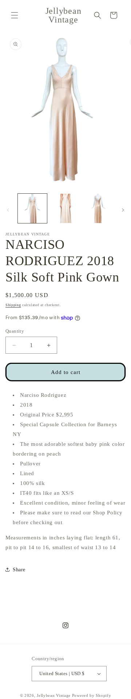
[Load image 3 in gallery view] (98, 208)
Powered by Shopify (91, 695)
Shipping (13, 305)
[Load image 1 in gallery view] (32, 208)
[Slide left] (8, 210)
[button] (15, 15)
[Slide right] (123, 210)
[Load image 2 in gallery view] (65, 208)
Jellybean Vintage (54, 695)
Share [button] (19, 569)
